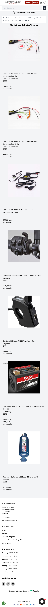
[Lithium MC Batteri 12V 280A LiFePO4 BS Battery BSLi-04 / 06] (24, 383)
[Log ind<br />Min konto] (41, 2)
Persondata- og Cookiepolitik (12, 540)
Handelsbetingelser (8, 537)
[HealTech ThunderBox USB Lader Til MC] (24, 186)
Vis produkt (7, 89)
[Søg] (44, 8)
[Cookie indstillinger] (4, 603)
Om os (4, 530)
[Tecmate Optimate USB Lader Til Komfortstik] (24, 453)
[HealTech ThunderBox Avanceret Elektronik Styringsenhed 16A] (24, 50)
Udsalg (35, 3)
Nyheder (28, 3)
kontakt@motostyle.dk (9, 521)
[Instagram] (8, 584)
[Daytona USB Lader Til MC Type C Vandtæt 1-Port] (24, 252)
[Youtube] (13, 584)
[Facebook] (3, 584)
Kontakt (4, 533)
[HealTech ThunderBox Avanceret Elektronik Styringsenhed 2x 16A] (24, 118)
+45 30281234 (6, 517)
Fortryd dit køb (6, 543)
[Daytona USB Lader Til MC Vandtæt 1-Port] (24, 318)
